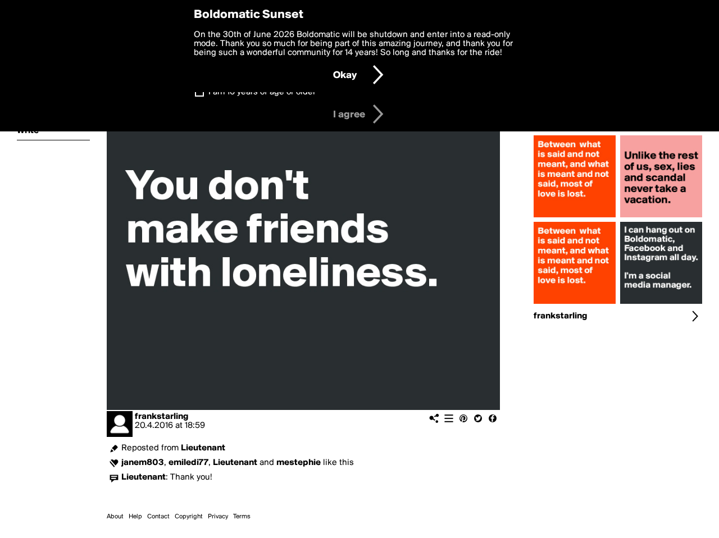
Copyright (189, 516)
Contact (158, 516)
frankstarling (161, 416)
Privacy (218, 516)
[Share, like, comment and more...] (575, 217)
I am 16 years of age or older (262, 92)
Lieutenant (203, 448)
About (115, 516)
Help (135, 516)
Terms (242, 516)
